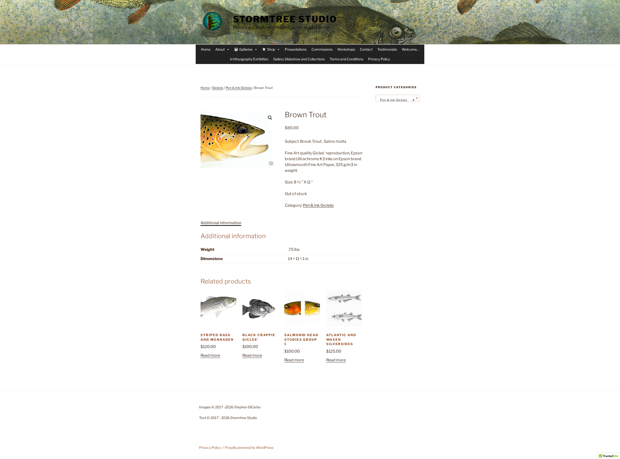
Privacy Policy (379, 59)
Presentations (296, 49)
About (220, 49)
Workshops (346, 49)
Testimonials (387, 49)
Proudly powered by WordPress (249, 447)
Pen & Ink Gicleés (239, 88)
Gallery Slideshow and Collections (299, 59)
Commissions (322, 49)
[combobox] (397, 98)
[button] (270, 117)
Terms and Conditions (346, 59)
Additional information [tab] (221, 223)
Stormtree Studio (285, 19)
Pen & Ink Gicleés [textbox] (396, 100)
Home (205, 49)
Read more (210, 355)
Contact (366, 49)
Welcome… (410, 49)
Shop (271, 49)
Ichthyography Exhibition (249, 59)
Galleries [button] (246, 49)
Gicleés (217, 88)
